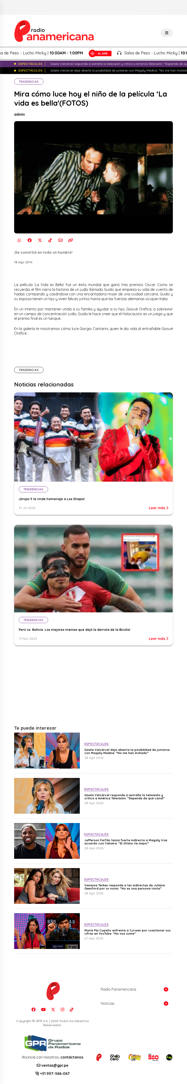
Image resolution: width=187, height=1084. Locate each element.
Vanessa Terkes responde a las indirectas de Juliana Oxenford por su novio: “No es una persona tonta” (124, 887)
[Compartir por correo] (60, 240)
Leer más (157, 508)
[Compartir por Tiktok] (50, 240)
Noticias (107, 1003)
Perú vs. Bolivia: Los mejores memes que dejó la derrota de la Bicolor (74, 630)
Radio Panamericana (118, 989)
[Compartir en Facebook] (29, 240)
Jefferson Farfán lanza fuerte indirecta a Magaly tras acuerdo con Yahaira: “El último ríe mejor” (125, 842)
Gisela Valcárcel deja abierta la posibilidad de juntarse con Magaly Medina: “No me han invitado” (127, 751)
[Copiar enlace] (70, 240)
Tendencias (29, 81)
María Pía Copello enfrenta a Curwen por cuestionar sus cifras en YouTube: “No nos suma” (127, 932)
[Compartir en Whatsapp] (19, 240)
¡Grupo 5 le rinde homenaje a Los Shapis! (52, 499)
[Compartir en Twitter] (40, 240)
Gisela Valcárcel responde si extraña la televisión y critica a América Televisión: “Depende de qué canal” (124, 796)
